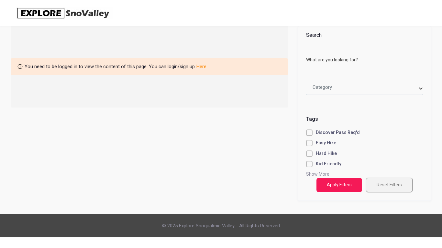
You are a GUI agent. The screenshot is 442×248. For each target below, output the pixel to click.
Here (201, 66)
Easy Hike (326, 142)
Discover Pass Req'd (338, 132)
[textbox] (322, 87)
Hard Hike (326, 153)
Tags (312, 119)
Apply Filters (339, 184)
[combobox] (364, 87)
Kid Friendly (328, 163)
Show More (317, 174)
